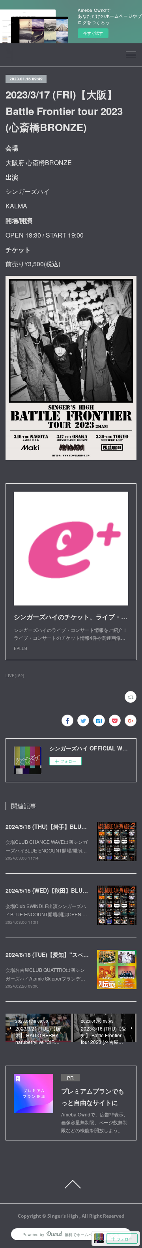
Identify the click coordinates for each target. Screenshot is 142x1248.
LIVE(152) (15, 675)
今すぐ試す (93, 33)
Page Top (71, 1184)
